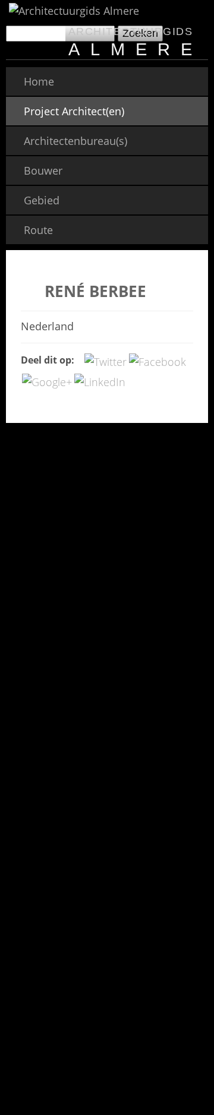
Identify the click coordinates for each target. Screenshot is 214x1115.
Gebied (41, 200)
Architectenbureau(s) (75, 141)
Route (38, 230)
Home (39, 81)
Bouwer (43, 170)
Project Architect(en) (74, 111)
